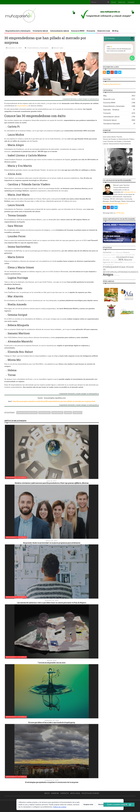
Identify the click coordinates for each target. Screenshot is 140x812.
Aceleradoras (114, 260)
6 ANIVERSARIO (129, 255)
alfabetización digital (109, 257)
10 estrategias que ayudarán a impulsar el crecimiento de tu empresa (51, 782)
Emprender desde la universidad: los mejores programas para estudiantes (51, 543)
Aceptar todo (88, 804)
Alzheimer (107, 252)
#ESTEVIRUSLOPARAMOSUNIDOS (120, 272)
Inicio (113, 2)
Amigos (108, 274)
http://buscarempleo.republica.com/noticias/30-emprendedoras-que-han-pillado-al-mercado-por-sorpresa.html (54, 401)
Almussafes (106, 255)
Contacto (131, 2)
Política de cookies (90, 793)
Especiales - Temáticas (119, 109)
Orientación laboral (40, 31)
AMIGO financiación (117, 255)
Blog (119, 96)
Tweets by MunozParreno (112, 84)
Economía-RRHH (77, 31)
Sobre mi (121, 2)
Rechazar (101, 804)
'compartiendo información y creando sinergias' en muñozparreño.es (81, 99)
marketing (68, 412)
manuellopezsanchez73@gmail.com (115, 203)
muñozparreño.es (129, 192)
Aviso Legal (75, 793)
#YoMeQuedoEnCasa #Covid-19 (118, 268)
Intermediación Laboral (59, 31)
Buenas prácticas (44, 412)
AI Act (125, 262)
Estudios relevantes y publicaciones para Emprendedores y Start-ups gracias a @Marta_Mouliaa (51, 483)
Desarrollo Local (103, 31)
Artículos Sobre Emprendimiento (27, 412)
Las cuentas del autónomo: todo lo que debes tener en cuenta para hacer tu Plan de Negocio (51, 603)
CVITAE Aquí (120, 213)
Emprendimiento (57, 412)
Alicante (106, 260)
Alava (114, 252)
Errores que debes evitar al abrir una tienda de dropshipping (51, 722)
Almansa (116, 275)
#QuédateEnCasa (124, 257)
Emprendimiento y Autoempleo (18, 31)
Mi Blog (115, 31)
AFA (121, 259)
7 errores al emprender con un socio (52, 663)
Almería (126, 252)
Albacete (128, 260)
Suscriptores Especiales (119, 123)
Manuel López (58, 48)
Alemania (119, 252)
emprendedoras (22, 106)
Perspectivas (77, 412)
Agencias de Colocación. (113, 262)
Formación (91, 31)
